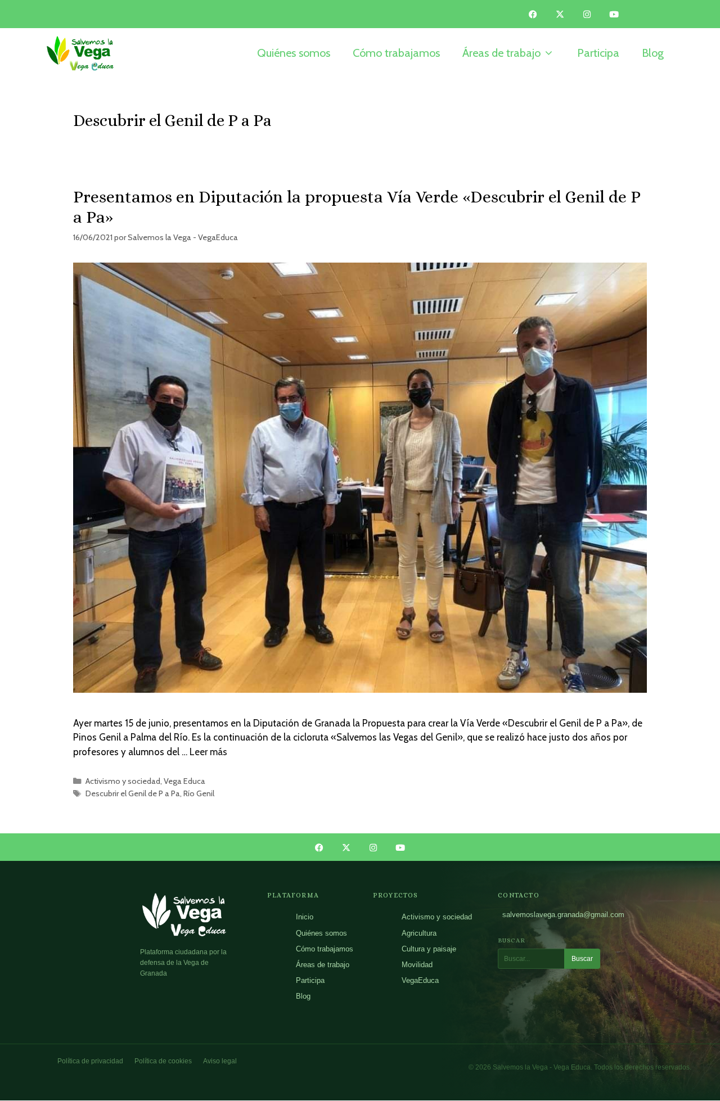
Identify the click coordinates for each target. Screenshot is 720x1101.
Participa (310, 980)
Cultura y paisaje (429, 949)
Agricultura (419, 933)
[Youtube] (614, 14)
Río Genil (198, 793)
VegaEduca (420, 980)
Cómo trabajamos (324, 949)
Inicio (304, 917)
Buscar (582, 959)
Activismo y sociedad (123, 781)
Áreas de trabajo (322, 964)
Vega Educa (184, 781)
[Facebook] (533, 14)
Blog (303, 996)
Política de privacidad (90, 1061)
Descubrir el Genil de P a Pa (133, 793)
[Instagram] (587, 14)
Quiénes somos (321, 933)
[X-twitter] (560, 14)
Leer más (208, 751)
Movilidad (417, 964)
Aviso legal (220, 1061)
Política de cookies (163, 1061)
